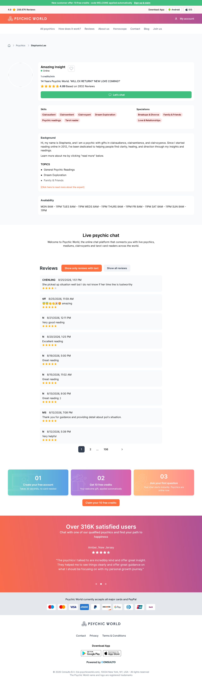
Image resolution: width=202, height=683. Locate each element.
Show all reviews (117, 268)
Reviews (90, 28)
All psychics (47, 28)
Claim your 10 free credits (101, 502)
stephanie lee (38, 45)
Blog (146, 28)
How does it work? (70, 28)
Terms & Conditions (114, 635)
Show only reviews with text (81, 268)
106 (106, 449)
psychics (20, 45)
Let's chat (119, 94)
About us (103, 28)
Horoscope (120, 28)
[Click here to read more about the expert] (62, 187)
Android (176, 9)
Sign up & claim (142, 2)
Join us (157, 28)
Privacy (94, 635)
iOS (190, 9)
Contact (135, 28)
